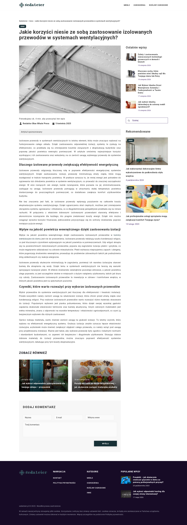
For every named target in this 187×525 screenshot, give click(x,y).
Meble (127, 5)
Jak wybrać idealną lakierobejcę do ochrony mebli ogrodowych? (151, 104)
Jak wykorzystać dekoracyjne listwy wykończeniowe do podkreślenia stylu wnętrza (144, 172)
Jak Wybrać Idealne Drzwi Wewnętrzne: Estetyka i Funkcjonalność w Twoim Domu (149, 89)
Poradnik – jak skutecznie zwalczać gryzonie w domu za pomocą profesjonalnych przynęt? (148, 479)
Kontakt (57, 478)
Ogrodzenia (139, 5)
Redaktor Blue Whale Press (36, 123)
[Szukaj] (129, 121)
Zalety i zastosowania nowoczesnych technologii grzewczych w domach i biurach (150, 58)
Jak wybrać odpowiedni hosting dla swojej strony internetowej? (149, 492)
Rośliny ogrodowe (158, 5)
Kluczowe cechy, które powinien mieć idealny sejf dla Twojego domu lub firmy (151, 73)
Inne (22, 26)
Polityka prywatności (64, 483)
